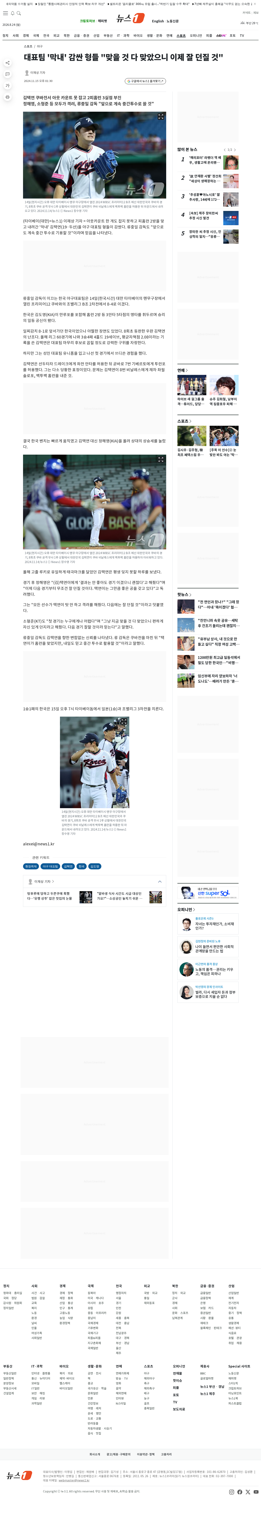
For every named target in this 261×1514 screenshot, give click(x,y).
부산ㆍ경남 (122, 1343)
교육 (34, 1303)
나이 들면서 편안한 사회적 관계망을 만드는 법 (214, 948)
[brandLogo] (130, 17)
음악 (118, 1388)
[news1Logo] (19, 1475)
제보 (256, 13)
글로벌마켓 (206, 1378)
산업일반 (233, 1293)
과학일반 (36, 1403)
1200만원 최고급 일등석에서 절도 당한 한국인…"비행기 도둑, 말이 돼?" (219, 663)
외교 (147, 1286)
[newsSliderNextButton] (235, 149)
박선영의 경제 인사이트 (209, 987)
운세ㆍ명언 (94, 1413)
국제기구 (93, 1333)
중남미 (92, 1318)
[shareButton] (7, 63)
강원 (118, 1313)
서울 (118, 1298)
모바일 (35, 1383)
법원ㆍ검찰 (38, 1298)
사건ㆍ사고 (38, 1293)
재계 (231, 1298)
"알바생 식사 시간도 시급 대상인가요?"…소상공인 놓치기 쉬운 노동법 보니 (119, 896)
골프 (146, 1403)
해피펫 (102, 21)
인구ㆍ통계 (66, 1308)
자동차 (232, 1308)
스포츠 (28, 46)
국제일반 (93, 1348)
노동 (34, 1313)
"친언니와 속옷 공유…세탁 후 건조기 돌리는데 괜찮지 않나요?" (219, 626)
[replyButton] (7, 74)
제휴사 (204, 1366)
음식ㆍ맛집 (94, 1433)
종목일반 (149, 1408)
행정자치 (121, 1293)
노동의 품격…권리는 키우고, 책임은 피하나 (214, 971)
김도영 (95, 866)
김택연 (68, 866)
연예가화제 (122, 1373)
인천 (118, 1308)
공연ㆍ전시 (94, 1373)
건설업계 (8, 1393)
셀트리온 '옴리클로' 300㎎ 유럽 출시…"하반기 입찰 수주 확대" (117, 3)
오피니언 (184, 909)
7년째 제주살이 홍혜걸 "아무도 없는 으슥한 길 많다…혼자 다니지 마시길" (208, 3)
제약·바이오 (67, 1378)
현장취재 (31, 866)
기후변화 (93, 1328)
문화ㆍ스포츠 (180, 1313)
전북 (118, 1328)
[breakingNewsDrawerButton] (13, 13)
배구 (146, 1393)
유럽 (90, 1308)
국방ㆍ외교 (150, 1293)
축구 (146, 1383)
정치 (6, 1286)
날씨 (34, 1323)
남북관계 (177, 1318)
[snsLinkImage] (231, 1492)
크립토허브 (87, 21)
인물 (34, 1328)
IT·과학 (37, 1366)
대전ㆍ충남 (122, 1323)
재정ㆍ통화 (66, 1298)
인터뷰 (120, 1398)
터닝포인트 (235, 1393)
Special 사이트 (239, 1366)
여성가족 (36, 1333)
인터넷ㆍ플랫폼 (40, 1373)
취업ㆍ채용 (235, 1343)
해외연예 (121, 1393)
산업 (231, 1286)
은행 (203, 1303)
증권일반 (205, 1313)
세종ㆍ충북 (122, 1318)
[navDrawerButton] (5, 13)
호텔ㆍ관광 (235, 1338)
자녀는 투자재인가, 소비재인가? (214, 926)
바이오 (64, 1366)
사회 (34, 1286)
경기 (118, 1303)
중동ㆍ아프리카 (97, 1313)
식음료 (232, 1333)
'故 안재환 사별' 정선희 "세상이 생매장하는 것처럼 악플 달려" (205, 181)
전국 (119, 1286)
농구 (146, 1398)
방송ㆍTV (122, 1378)
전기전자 (233, 1303)
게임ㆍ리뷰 (38, 1398)
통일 (146, 1298)
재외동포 (149, 1303)
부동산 (7, 1366)
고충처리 (166, 1454)
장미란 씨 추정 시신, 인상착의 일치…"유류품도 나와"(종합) (205, 237)
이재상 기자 (37, 73)
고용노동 (65, 1313)
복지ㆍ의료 (66, 1373)
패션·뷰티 (234, 1328)
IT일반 (35, 1388)
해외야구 (149, 1378)
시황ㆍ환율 (207, 1318)
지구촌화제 (94, 1343)
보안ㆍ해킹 (38, 1393)
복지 (34, 1308)
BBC (203, 1373)
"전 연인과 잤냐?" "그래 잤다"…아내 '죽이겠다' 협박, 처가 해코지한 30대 (218, 607)
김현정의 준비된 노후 (207, 941)
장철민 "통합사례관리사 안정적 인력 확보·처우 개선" (38, 3)
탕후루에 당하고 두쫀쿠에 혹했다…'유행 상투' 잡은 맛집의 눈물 (49, 896)
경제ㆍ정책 (66, 1293)
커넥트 (247, 13)
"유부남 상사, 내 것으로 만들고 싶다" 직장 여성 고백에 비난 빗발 (218, 644)
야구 (146, 1373)
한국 (81, 866)
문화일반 (93, 1393)
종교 (90, 1383)
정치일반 (8, 1308)
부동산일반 (10, 1373)
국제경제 (93, 1323)
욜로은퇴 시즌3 (204, 918)
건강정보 (93, 1403)
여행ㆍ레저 (94, 1408)
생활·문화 (95, 1366)
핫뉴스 (182, 594)
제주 (118, 1353)
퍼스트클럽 (235, 1403)
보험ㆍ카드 (207, 1308)
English (158, 21)
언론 (90, 1398)
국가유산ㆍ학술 (97, 1388)
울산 (118, 1348)
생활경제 (233, 1323)
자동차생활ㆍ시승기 (100, 1428)
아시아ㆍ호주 (96, 1303)
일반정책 (8, 1378)
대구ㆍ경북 (122, 1338)
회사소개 (95, 1454)
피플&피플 (94, 1338)
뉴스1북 (233, 1398)
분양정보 (8, 1383)
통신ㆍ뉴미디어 (40, 1378)
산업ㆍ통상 (66, 1303)
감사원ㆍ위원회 (12, 1303)
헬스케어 (65, 1383)
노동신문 (173, 21)
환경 (34, 1318)
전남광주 (121, 1333)
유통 (231, 1318)
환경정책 (65, 1323)
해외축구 (149, 1388)
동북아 (92, 1293)
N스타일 (121, 1403)
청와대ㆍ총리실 (12, 1293)
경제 (63, 1286)
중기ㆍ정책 (235, 1313)
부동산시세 (10, 1388)
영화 (118, 1383)
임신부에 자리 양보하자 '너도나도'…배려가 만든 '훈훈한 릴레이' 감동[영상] (218, 681)
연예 (181, 370)
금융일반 (205, 1293)
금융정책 (205, 1298)
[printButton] (7, 97)
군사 (174, 1298)
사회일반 (36, 1338)
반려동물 (93, 1423)
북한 (175, 1286)
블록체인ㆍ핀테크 (211, 1328)
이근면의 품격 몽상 (206, 964)
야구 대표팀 (50, 866)
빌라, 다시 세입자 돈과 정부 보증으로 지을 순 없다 (215, 994)
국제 (91, 1286)
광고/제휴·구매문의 (118, 1454)
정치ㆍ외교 (179, 1293)
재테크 (204, 1323)
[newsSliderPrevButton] (225, 149)
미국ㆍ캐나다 (96, 1298)
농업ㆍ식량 (66, 1318)
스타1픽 (233, 1383)
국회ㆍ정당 (10, 1298)
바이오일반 (66, 1388)
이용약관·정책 (146, 1454)
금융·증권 (207, 1286)
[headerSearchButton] (19, 13)
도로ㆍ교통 (94, 1418)
